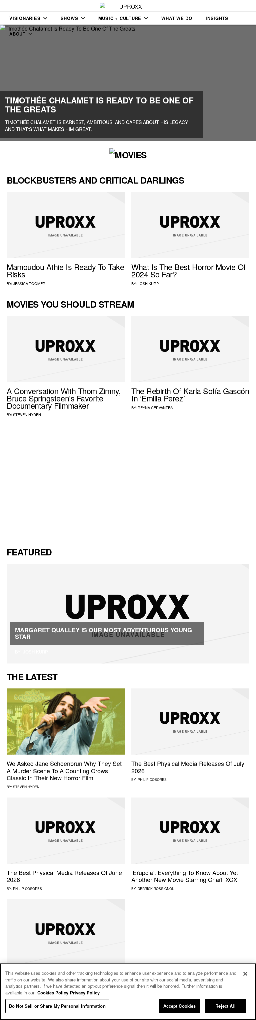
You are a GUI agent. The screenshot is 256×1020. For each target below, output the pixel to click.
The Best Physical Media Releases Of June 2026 (64, 876)
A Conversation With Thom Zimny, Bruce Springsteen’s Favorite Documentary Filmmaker (64, 398)
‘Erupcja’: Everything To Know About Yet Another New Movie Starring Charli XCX (184, 876)
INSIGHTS (217, 18)
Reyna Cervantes (155, 407)
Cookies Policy (52, 992)
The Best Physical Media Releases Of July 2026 (187, 767)
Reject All (225, 1006)
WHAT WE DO (176, 18)
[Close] (245, 973)
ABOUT (17, 34)
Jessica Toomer (29, 283)
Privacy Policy (85, 992)
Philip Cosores (152, 779)
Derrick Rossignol (156, 888)
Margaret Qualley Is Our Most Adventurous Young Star (103, 633)
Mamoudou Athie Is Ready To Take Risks (65, 270)
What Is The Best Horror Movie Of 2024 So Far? (188, 270)
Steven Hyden (27, 414)
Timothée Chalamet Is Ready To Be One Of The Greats (99, 104)
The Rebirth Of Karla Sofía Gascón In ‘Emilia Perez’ (190, 394)
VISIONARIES (25, 18)
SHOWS (69, 18)
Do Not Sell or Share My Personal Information (57, 1006)
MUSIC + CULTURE (120, 18)
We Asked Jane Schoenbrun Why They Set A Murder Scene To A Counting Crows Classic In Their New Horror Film (64, 770)
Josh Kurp (148, 283)
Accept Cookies (179, 1006)
